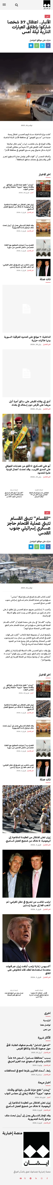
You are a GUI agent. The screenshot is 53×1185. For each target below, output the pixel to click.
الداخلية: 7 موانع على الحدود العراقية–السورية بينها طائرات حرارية (27, 338)
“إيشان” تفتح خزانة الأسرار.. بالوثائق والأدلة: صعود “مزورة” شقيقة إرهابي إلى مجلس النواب (18, 187)
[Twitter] (42, 45)
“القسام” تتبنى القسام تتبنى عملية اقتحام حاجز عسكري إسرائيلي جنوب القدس (14, 495)
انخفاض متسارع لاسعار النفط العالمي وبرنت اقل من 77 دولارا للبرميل (39, 495)
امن (47, 16)
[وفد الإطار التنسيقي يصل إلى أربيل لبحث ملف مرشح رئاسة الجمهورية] (43, 228)
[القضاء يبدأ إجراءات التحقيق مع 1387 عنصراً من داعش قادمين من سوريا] (43, 247)
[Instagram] (41, 1178)
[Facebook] (48, 45)
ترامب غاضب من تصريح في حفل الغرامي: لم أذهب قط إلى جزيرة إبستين (18, 265)
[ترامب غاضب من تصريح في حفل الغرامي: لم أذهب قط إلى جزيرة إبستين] (43, 267)
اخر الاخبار (30, 212)
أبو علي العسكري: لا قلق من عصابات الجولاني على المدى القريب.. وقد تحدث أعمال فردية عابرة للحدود (28, 469)
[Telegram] (31, 45)
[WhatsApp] (36, 45)
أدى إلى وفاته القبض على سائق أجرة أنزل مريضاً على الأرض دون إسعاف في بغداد (30, 403)
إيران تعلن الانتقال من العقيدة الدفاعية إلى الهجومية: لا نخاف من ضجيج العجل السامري (18, 206)
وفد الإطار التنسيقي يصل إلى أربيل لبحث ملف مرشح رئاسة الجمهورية (18, 226)
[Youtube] (20, 1178)
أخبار (32, 193)
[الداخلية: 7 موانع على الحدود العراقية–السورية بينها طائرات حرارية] (26, 309)
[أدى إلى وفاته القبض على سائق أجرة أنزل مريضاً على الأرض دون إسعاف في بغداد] (26, 373)
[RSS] (36, 1178)
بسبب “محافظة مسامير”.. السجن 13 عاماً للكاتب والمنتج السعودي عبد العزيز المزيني (29, 1059)
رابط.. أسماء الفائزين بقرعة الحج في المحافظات (27, 1070)
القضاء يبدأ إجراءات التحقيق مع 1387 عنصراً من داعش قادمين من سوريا (19, 246)
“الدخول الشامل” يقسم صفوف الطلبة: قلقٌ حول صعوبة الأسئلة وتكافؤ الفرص (28, 1046)
